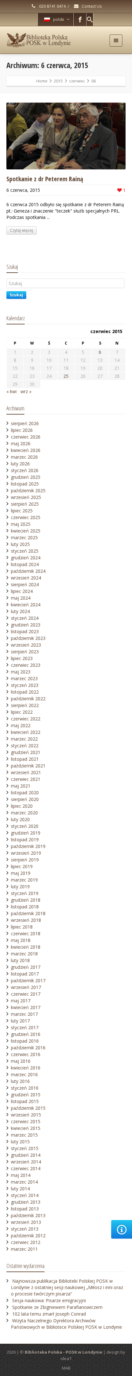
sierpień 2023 (25, 652)
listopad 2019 (25, 839)
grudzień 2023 (25, 625)
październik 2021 (28, 766)
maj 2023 (20, 672)
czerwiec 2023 (25, 665)
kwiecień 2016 (25, 1068)
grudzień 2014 (25, 1155)
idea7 (66, 1358)
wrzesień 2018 (26, 920)
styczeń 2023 (24, 685)
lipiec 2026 (22, 430)
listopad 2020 (25, 792)
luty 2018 (20, 960)
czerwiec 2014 (25, 1168)
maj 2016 (20, 1061)
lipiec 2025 (22, 511)
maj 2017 (20, 1001)
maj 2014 (20, 1175)
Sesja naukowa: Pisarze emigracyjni (49, 1300)
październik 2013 (28, 1215)
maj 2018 (20, 940)
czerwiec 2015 (25, 1121)
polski (58, 19)
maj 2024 (20, 598)
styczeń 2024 (24, 618)
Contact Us (91, 6)
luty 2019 (20, 886)
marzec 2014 (24, 1182)
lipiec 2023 (22, 658)
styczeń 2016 (24, 1088)
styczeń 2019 (24, 893)
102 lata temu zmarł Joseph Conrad (49, 1314)
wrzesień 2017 (26, 987)
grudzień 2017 (25, 967)
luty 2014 (20, 1189)
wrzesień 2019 (26, 853)
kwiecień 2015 (25, 1128)
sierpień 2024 (25, 584)
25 (66, 376)
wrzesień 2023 (26, 645)
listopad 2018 (25, 907)
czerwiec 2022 (25, 719)
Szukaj (16, 295)
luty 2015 (20, 1142)
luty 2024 (20, 611)
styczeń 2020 (24, 826)
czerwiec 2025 (25, 517)
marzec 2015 (24, 1135)
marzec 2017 (24, 1014)
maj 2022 (20, 725)
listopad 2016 (25, 1041)
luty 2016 (20, 1081)
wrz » (26, 391)
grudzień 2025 (25, 477)
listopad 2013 (25, 1209)
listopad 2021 (25, 759)
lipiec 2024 (22, 591)
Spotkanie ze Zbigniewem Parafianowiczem (57, 1307)
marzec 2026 (24, 457)
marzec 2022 (24, 739)
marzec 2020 (24, 813)
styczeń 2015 (24, 1148)
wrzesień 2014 (26, 1162)
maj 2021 (20, 786)
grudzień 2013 (25, 1202)
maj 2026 (20, 443)
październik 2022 (28, 699)
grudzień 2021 (25, 752)
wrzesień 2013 (26, 1222)
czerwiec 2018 (25, 933)
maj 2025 (20, 524)
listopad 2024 (25, 564)
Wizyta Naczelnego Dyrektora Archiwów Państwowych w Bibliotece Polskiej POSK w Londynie (66, 1324)
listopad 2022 (25, 692)
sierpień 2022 (25, 705)
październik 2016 (28, 1048)
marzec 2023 (24, 678)
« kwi (11, 391)
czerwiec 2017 (25, 994)
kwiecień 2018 (25, 947)
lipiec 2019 (22, 866)
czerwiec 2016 (25, 1054)
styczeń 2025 (24, 551)
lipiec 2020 (22, 806)
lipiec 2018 (22, 927)
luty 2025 (20, 544)
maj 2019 (20, 873)
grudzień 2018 (25, 900)
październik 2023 (28, 638)
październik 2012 (28, 1235)
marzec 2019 (24, 880)
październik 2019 (28, 846)
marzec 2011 (24, 1249)
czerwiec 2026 (25, 437)
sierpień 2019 (25, 860)
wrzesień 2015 (26, 1115)
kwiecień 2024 (25, 605)
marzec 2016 (24, 1074)
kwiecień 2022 (25, 732)
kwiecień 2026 (25, 450)
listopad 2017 (25, 974)
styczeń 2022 (24, 745)
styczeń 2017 (24, 1027)
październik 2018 (28, 913)
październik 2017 (28, 980)
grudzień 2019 (25, 833)
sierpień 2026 (25, 423)
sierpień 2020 (25, 799)
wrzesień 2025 (26, 497)
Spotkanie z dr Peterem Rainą (44, 179)
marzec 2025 (24, 537)
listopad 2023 (25, 631)
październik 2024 (28, 571)
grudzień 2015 (25, 1095)
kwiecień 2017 (25, 1007)
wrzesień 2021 (26, 772)
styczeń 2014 (24, 1195)
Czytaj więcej (21, 230)
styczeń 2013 (24, 1229)
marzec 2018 (24, 954)
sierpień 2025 (25, 504)
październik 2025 (28, 490)
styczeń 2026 (24, 470)
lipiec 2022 (22, 712)
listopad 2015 (25, 1101)
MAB (66, 1368)
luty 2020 (20, 819)
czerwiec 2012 (25, 1242)
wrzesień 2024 (26, 578)
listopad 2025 (25, 484)
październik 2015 (28, 1108)
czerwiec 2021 (25, 779)
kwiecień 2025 (25, 531)
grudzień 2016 (25, 1034)
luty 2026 (20, 464)
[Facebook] (80, 19)
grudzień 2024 (25, 558)
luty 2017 (20, 1021)
